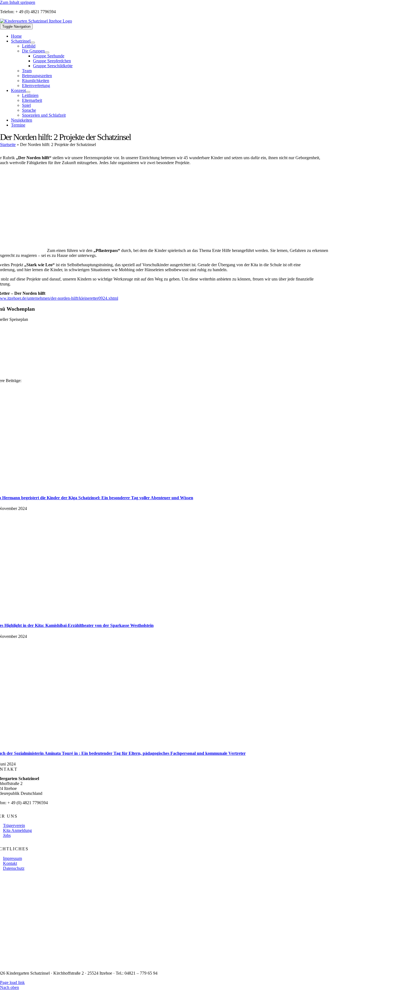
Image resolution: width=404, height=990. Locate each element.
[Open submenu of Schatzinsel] (33, 42)
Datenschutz (13, 868)
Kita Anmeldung (17, 830)
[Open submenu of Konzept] (28, 92)
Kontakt (10, 863)
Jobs (7, 835)
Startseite (8, 144)
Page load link (12, 982)
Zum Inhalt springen (17, 2)
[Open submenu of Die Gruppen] (47, 52)
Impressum (12, 858)
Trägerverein (14, 825)
